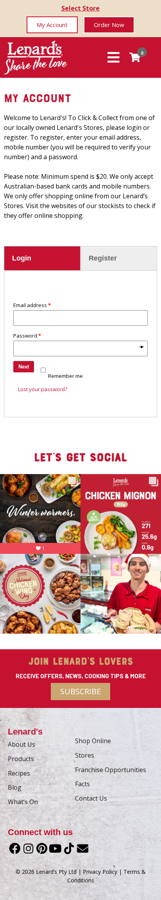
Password (27, 335)
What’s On (23, 802)
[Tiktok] (69, 848)
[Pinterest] (42, 848)
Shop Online (93, 741)
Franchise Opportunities (110, 769)
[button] (52, 24)
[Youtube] (55, 848)
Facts (82, 784)
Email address (32, 305)
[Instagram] (28, 848)
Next (23, 367)
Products (21, 758)
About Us (21, 744)
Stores (84, 755)
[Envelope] (82, 848)
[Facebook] (14, 848)
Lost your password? (42, 389)
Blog (14, 787)
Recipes (19, 773)
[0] (134, 57)
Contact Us (91, 798)
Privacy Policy (100, 871)
